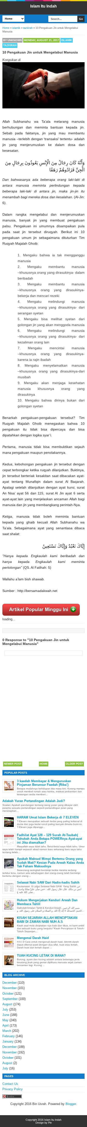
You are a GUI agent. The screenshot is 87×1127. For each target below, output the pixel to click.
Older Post (74, 763)
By (12, 40)
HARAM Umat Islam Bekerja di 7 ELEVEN (48, 817)
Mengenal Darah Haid (33, 938)
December (9, 982)
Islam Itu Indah (43, 6)
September (10, 999)
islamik (66, 40)
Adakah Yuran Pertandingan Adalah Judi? (33, 801)
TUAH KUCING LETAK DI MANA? (41, 955)
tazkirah (10, 45)
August (7, 1004)
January (8, 1041)
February (8, 1036)
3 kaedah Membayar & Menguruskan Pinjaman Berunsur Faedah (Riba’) (44, 783)
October (8, 993)
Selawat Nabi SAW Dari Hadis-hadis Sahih (48, 882)
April (5, 1025)
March (6, 1031)
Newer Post (13, 763)
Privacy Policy (12, 1089)
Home (44, 763)
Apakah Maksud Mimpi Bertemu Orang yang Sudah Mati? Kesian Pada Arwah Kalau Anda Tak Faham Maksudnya (50, 862)
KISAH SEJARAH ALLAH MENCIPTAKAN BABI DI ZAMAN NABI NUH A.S (47, 919)
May (5, 1020)
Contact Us (10, 1084)
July (5, 1009)
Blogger (70, 1104)
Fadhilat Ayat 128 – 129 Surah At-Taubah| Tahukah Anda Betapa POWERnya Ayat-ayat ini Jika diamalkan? (49, 838)
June (5, 1015)
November (9, 988)
